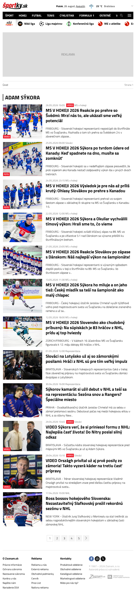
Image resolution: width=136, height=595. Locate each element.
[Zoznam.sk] (98, 577)
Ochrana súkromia (12, 569)
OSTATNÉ (105, 15)
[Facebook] (91, 559)
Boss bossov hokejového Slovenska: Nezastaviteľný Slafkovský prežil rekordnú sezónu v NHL (84, 503)
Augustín (80, 6)
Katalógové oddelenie (71, 574)
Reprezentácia (72, 351)
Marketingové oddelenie (72, 578)
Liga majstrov (54, 23)
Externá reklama (40, 569)
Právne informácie (12, 565)
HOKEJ (23, 15)
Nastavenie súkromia (14, 574)
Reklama (36, 558)
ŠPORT (9, 15)
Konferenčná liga (83, 23)
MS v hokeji (80, 105)
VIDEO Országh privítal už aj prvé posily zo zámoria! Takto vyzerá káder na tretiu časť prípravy (84, 465)
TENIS (50, 15)
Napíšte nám (9, 583)
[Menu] (129, 15)
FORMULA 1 (86, 15)
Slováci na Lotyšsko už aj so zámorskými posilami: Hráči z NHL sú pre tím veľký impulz (86, 359)
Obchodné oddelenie (70, 569)
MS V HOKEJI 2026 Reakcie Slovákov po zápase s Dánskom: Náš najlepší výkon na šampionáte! (88, 254)
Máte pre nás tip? (69, 583)
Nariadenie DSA (11, 587)
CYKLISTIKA (67, 15)
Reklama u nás (39, 565)
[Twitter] (103, 559)
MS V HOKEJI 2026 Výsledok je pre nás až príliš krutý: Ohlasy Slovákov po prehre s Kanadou (87, 188)
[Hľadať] (121, 15)
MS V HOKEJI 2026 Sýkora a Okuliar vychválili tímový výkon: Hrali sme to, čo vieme (86, 221)
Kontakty (65, 558)
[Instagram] (97, 559)
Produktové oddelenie (71, 565)
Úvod (5, 85)
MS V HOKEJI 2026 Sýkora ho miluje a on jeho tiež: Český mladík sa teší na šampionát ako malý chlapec (86, 290)
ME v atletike (112, 23)
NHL (67, 493)
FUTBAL (37, 15)
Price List (36, 583)
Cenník (35, 578)
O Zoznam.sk (10, 558)
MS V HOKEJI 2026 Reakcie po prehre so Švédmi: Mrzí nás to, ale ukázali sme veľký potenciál (84, 115)
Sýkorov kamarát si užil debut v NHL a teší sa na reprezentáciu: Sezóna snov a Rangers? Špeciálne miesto (86, 394)
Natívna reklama (40, 587)
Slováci (69, 143)
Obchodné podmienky (42, 574)
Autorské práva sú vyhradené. (104, 569)
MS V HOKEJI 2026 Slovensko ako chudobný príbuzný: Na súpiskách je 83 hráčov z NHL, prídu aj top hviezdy (85, 327)
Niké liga (29, 23)
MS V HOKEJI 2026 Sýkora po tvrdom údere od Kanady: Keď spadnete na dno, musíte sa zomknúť (87, 153)
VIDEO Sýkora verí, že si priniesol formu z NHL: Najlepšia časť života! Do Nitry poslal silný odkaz (88, 432)
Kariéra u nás (9, 578)
